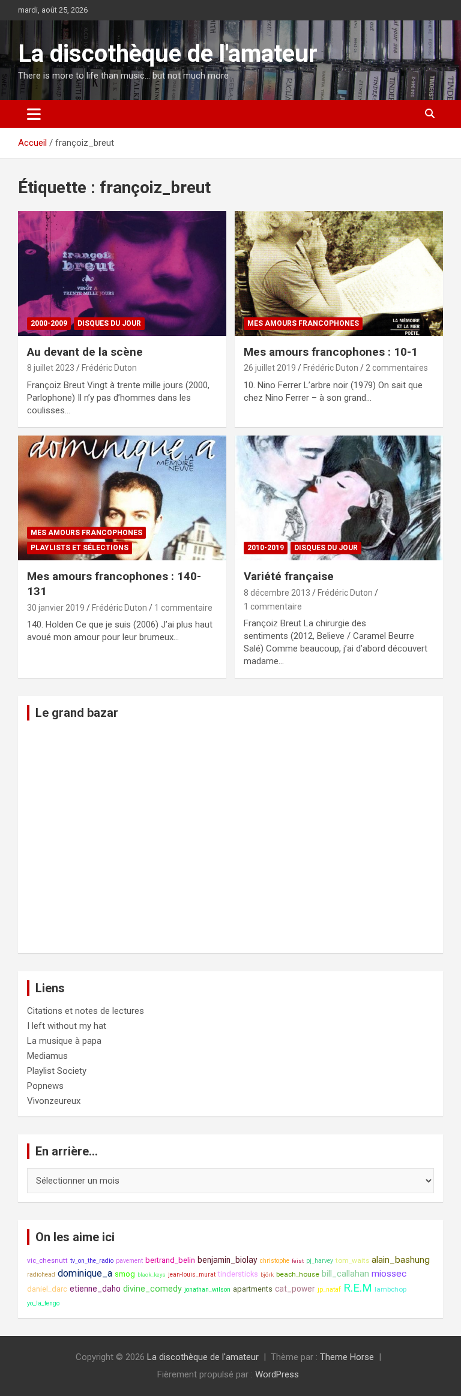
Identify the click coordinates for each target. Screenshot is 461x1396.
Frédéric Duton (109, 368)
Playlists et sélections (79, 548)
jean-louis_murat (191, 1274)
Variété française (289, 576)
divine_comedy (152, 1289)
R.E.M (357, 1288)
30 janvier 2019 (56, 608)
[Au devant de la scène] (122, 273)
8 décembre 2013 (277, 593)
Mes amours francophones (303, 323)
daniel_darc (47, 1288)
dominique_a (85, 1273)
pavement (129, 1261)
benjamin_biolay (227, 1260)
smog (125, 1273)
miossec (389, 1273)
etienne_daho (95, 1288)
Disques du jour (109, 323)
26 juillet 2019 (270, 368)
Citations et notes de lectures (85, 1010)
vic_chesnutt (47, 1260)
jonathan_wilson (207, 1289)
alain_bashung (401, 1259)
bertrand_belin (170, 1260)
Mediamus (47, 1055)
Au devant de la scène (85, 352)
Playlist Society (56, 1070)
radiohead (41, 1274)
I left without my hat (66, 1025)
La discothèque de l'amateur (168, 54)
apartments (253, 1288)
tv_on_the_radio (91, 1261)
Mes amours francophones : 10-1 (331, 352)
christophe (274, 1261)
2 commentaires (397, 368)
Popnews (45, 1085)
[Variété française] (339, 497)
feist (298, 1260)
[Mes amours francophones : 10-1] (339, 273)
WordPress (277, 1374)
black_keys (151, 1274)
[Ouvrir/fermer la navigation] (34, 114)
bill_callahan (345, 1274)
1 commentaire (183, 608)
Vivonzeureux (53, 1100)
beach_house (297, 1274)
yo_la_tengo (43, 1303)
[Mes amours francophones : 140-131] (122, 497)
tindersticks (238, 1273)
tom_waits (352, 1260)
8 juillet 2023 (50, 368)
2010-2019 (265, 548)
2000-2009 (49, 323)
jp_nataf (329, 1289)
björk (267, 1274)
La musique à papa (64, 1040)
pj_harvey (319, 1261)
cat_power (295, 1288)
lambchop (390, 1289)
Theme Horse (347, 1357)
